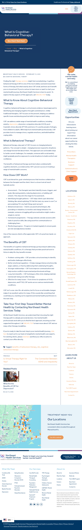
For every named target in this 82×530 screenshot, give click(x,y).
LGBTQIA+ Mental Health (47, 489)
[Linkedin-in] (37, 504)
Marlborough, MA (71, 292)
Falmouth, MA (71, 237)
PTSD (16, 483)
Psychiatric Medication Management (33, 485)
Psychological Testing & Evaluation (45, 478)
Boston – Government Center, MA (71, 211)
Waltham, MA (71, 334)
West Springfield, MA (71, 341)
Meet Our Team (71, 367)
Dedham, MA (71, 254)
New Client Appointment (71, 391)
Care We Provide (33, 473)
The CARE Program (71, 388)
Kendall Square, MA (71, 281)
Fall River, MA (71, 258)
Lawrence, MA (71, 285)
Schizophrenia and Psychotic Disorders (19, 488)
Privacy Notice (68, 524)
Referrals (71, 384)
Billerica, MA (71, 207)
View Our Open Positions (18, 2)
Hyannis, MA (71, 240)
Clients (71, 377)
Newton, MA (71, 302)
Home (9, 48)
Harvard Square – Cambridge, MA (71, 273)
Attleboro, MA (71, 196)
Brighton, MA (71, 223)
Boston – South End (71, 216)
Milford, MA (71, 299)
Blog (15, 48)
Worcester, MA (71, 348)
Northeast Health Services (15, 74)
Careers (71, 374)
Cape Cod (71, 233)
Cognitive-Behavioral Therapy (16, 76)
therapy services (22, 81)
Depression (5, 492)
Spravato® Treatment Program (32, 497)
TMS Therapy (45, 473)
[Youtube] (34, 504)
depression (13, 124)
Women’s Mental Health (46, 494)
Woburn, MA (71, 344)
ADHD (4, 478)
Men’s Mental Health (45, 499)
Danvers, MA (71, 251)
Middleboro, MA (71, 295)
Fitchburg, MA (71, 261)
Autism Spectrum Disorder (7, 485)
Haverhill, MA (71, 278)
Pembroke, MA (71, 306)
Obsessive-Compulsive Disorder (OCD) (18, 478)
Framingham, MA (71, 268)
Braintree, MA (71, 219)
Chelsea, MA (71, 247)
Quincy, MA (71, 313)
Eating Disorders (19, 473)
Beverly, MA (71, 203)
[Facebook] (30, 504)
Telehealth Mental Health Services (34, 491)
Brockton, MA (71, 226)
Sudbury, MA (71, 327)
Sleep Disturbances (19, 493)
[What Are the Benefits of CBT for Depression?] (11, 376)
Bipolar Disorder (6, 489)
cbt (38, 347)
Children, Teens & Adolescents (47, 484)
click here (26, 337)
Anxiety (4, 481)
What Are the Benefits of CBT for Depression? (11, 386)
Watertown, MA (71, 337)
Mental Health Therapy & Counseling (33, 478)
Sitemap (6, 526)
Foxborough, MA (71, 265)
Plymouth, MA (71, 309)
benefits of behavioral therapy (24, 347)
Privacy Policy (58, 524)
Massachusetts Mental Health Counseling (39, 524)
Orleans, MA (71, 244)
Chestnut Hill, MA (71, 230)
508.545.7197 (41, 95)
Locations (71, 370)
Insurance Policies (71, 381)
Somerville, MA (71, 320)
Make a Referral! (75, 2)
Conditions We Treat (6, 474)
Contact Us (71, 395)
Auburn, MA (71, 200)
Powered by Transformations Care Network (24, 526)
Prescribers (71, 152)
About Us (71, 363)
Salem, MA (71, 316)
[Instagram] (41, 504)
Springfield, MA (71, 323)
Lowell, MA (71, 288)
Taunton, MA (71, 330)
